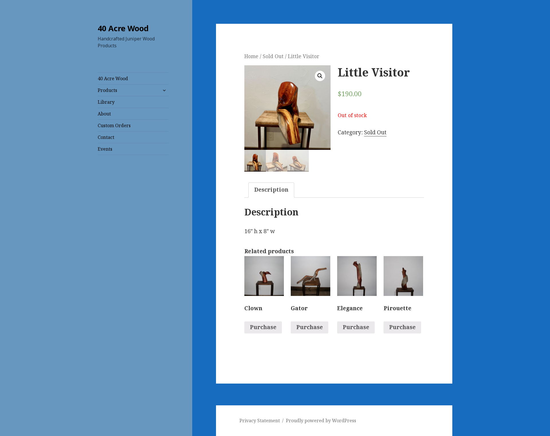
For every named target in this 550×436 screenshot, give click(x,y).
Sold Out (273, 56)
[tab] (271, 190)
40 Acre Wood (123, 28)
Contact (106, 137)
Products (107, 90)
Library (106, 102)
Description (271, 189)
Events (105, 149)
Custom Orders (114, 125)
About (104, 114)
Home (251, 56)
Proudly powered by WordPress (321, 420)
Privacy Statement (259, 420)
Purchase (263, 327)
